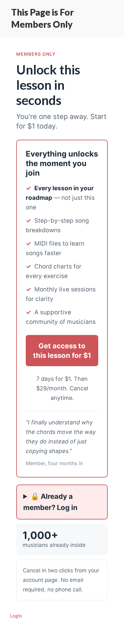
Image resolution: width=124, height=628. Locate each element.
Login (16, 615)
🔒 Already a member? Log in (50, 502)
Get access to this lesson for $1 (62, 350)
